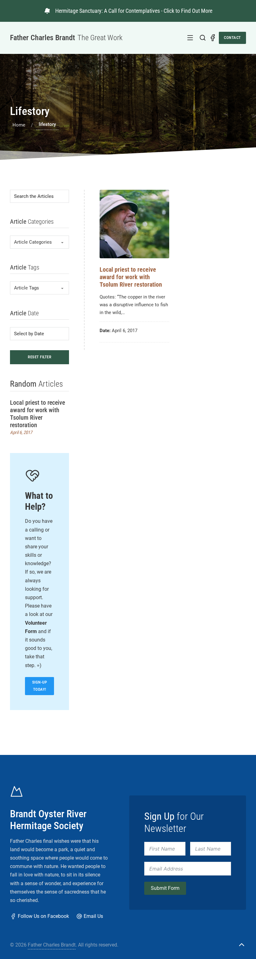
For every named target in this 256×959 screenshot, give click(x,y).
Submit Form (165, 888)
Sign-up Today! (39, 685)
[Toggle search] (202, 37)
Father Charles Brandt (52, 945)
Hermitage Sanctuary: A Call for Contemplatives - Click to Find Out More (133, 10)
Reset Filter (39, 357)
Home (18, 125)
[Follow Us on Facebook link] (212, 37)
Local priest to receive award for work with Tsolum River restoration (37, 414)
